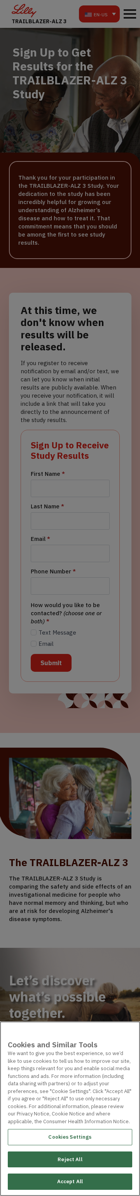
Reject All (70, 1159)
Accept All (70, 1181)
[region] (70, 1108)
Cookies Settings (69, 1137)
